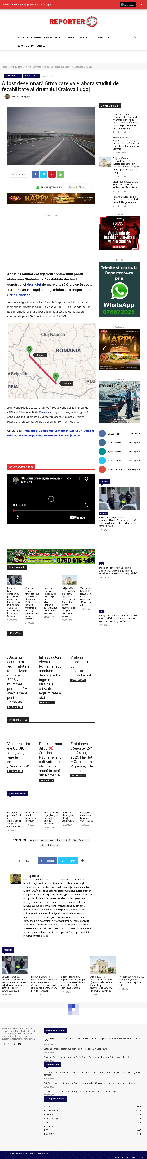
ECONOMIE (68, 37)
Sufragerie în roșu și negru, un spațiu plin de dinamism (51, 818)
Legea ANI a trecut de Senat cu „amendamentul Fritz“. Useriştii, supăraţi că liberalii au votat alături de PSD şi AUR (92, 1039)
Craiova (44, 412)
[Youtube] (19, 1044)
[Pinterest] (52, 174)
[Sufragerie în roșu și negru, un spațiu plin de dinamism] (51, 804)
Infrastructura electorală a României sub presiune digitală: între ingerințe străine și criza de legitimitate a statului (50, 677)
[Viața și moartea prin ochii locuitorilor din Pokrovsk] (82, 647)
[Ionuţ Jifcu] (7, 96)
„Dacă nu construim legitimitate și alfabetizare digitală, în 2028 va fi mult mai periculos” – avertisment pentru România (18, 679)
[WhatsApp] (60, 174)
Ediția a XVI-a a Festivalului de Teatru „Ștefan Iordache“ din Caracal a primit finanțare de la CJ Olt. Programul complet (69, 602)
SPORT (101, 37)
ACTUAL (21, 37)
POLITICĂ (36, 37)
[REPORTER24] (73, 21)
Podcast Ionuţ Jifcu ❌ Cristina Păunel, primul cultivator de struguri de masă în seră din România (51, 759)
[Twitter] (43, 174)
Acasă (4, 67)
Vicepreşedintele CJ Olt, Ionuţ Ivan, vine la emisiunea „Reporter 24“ (87, 596)
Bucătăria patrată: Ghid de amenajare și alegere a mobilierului (14, 819)
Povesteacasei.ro (17, 793)
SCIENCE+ (41, 45)
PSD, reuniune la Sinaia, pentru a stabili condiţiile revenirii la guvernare (126, 199)
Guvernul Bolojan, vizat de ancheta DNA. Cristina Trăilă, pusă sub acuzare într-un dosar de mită (86, 1057)
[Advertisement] (73, 58)
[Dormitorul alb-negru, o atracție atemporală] (69, 804)
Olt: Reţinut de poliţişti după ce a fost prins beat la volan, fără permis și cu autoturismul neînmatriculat (90, 1083)
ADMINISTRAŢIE (52, 37)
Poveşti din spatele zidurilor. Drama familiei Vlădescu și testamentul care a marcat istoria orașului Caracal (119, 618)
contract (34, 840)
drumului (34, 284)
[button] (135, 37)
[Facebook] (35, 174)
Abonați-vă (134, 469)
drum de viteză (63, 840)
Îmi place (135, 433)
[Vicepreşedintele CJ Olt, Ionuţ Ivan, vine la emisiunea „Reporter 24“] (87, 580)
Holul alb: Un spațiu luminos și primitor (32, 816)
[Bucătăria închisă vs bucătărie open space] (87, 804)
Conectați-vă (133, 442)
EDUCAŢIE (82, 37)
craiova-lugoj (47, 840)
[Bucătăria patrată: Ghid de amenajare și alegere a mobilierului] (14, 804)
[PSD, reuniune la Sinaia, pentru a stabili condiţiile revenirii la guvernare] (105, 200)
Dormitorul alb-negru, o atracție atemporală (68, 816)
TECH (110, 37)
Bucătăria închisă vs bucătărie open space (86, 816)
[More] (82, 860)
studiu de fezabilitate (51, 845)
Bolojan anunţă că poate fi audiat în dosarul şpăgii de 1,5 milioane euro (75, 1049)
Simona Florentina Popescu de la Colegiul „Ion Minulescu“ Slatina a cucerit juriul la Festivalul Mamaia (50, 601)
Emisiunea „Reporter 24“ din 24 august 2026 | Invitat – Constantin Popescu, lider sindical (82, 757)
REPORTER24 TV (25, 45)
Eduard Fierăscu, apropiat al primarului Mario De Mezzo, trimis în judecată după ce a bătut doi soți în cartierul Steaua (14, 602)
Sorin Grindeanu (19, 295)
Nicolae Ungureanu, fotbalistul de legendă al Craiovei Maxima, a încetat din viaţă (80, 1091)
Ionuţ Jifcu (25, 96)
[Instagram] (9, 1044)
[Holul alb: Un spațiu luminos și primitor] (32, 804)
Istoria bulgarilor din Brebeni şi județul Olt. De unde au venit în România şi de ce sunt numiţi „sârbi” (118, 570)
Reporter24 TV (46, 780)
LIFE (92, 37)
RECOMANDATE (32, 76)
